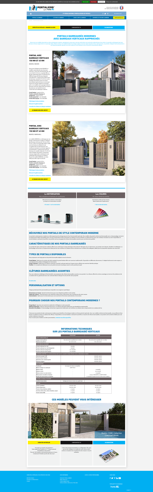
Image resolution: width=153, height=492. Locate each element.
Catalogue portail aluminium (65, 478)
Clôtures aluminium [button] (58, 17)
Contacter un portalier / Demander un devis (43, 27)
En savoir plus (32, 280)
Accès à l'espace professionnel (92, 475)
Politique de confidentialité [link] (112, 1)
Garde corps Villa (63, 479)
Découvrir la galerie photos (36, 103)
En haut (128, 490)
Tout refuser (93, 1)
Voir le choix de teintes (101, 204)
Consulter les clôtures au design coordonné (40, 106)
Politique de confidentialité (32, 479)
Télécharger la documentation (36, 101)
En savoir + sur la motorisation (52, 204)
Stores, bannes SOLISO (64, 481)
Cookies (28, 481)
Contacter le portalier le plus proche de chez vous (38, 475)
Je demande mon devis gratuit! (40, 110)
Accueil (30, 20)
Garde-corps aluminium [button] (79, 17)
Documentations (108, 27)
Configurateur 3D (118, 17)
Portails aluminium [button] (37, 17)
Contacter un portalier (44, 442)
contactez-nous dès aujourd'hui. (63, 317)
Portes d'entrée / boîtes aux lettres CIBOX (69, 482)
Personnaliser (101, 1)
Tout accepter (86, 1)
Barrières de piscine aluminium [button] (101, 17)
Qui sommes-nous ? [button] (118, 13)
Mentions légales (30, 478)
